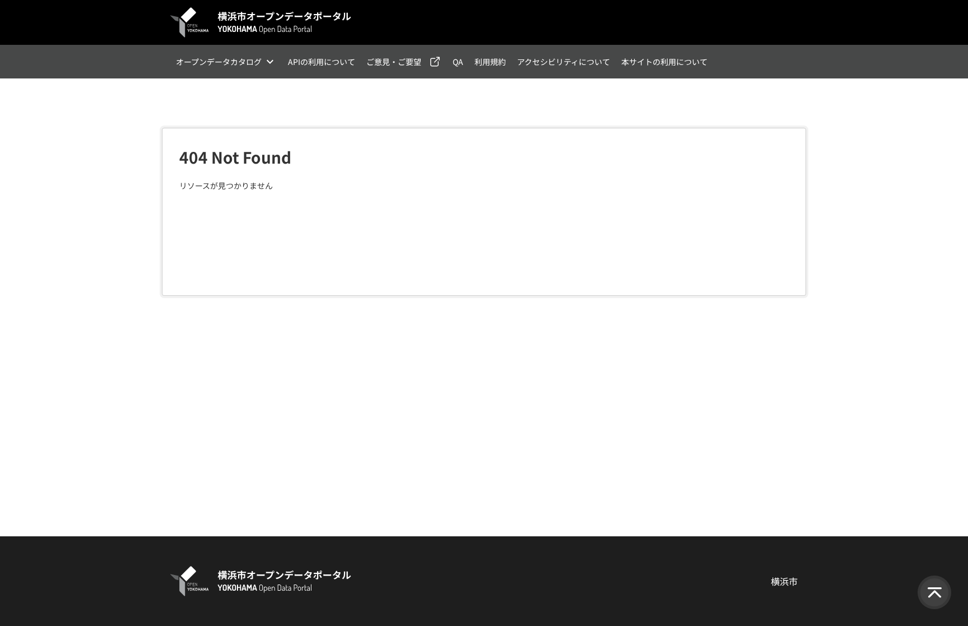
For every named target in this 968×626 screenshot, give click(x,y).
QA (458, 61)
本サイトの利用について (664, 61)
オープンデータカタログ (219, 61)
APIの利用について (321, 61)
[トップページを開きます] (261, 22)
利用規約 (490, 61)
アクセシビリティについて (563, 61)
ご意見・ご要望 (393, 61)
